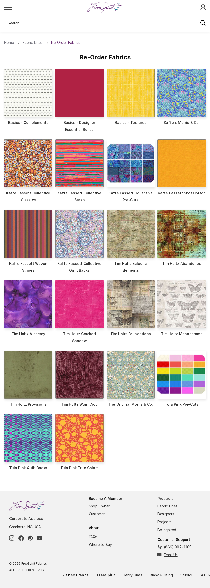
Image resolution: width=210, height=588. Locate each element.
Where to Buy (100, 544)
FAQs (93, 536)
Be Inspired (167, 530)
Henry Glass (133, 575)
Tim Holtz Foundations (130, 334)
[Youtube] (39, 538)
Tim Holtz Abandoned (181, 263)
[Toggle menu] (45, 7)
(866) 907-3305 (177, 547)
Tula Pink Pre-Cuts (181, 404)
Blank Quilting (161, 575)
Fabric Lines (167, 506)
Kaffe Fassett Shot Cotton (182, 193)
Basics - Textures (130, 122)
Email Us (171, 555)
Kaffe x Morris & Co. (182, 122)
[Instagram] (12, 538)
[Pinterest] (30, 538)
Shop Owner (99, 506)
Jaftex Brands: (76, 575)
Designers (166, 514)
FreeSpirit (106, 575)
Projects (165, 522)
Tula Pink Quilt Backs (28, 468)
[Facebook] (21, 538)
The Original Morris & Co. (130, 404)
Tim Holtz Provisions (28, 404)
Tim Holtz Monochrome (182, 334)
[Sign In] (203, 7)
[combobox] (105, 23)
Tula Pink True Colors (79, 468)
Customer (97, 514)
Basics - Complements (28, 122)
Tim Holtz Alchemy (28, 334)
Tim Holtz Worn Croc (79, 404)
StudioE (187, 575)
